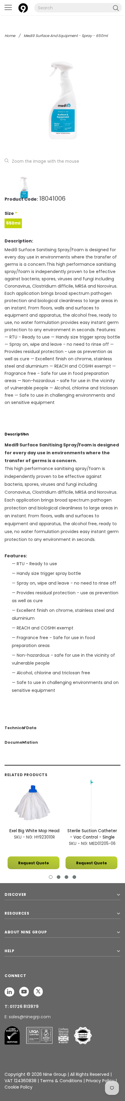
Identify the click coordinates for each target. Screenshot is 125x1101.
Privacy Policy (101, 1081)
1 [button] (50, 877)
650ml (13, 223)
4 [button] (74, 877)
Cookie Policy (18, 1087)
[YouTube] (24, 992)
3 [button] (66, 877)
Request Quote (33, 863)
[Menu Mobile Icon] (8, 7)
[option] (62, 100)
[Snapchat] (10, 992)
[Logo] (23, 7)
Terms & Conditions (61, 1081)
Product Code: (21, 199)
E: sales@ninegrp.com (28, 1017)
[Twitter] (38, 992)
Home (10, 35)
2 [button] (58, 877)
